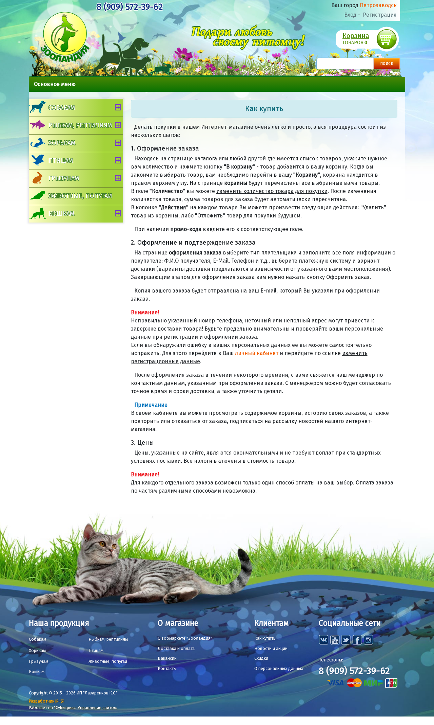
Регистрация (380, 15)
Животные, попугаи (80, 196)
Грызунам (63, 178)
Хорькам (61, 143)
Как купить (265, 638)
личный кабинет (256, 353)
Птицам (60, 160)
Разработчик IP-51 (46, 701)
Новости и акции (271, 648)
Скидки (261, 658)
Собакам (61, 107)
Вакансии (167, 658)
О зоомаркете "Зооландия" (185, 638)
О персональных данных (278, 668)
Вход (350, 15)
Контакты (167, 668)
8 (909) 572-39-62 (130, 7)
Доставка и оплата (176, 648)
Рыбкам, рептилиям (80, 125)
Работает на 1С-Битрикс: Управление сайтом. (73, 707)
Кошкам (61, 213)
